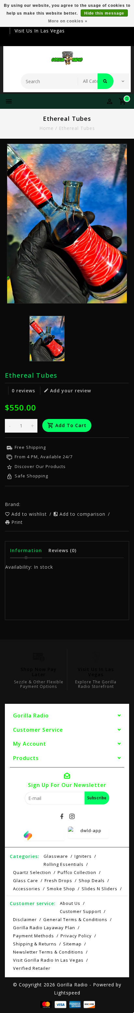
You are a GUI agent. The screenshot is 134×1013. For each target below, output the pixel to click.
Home (46, 128)
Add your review (70, 390)
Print (17, 522)
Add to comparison (83, 514)
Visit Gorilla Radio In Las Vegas (48, 960)
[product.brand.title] (22, 504)
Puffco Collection (77, 872)
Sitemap (72, 944)
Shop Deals (92, 880)
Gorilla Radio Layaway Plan (44, 928)
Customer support (80, 911)
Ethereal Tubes (77, 128)
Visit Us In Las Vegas (40, 31)
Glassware (56, 856)
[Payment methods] (45, 1004)
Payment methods (33, 936)
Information (26, 550)
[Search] (106, 81)
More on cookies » (67, 21)
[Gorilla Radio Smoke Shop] (67, 58)
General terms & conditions (75, 919)
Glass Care (25, 880)
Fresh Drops (58, 880)
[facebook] (62, 816)
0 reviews (23, 390)
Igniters (83, 856)
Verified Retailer (31, 968)
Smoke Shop (61, 889)
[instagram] (72, 816)
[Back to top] (120, 996)
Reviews (62, 550)
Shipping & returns (35, 944)
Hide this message (104, 13)
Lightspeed (67, 993)
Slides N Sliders (99, 889)
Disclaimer (25, 919)
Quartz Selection (32, 872)
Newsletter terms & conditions (48, 952)
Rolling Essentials (64, 864)
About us (70, 903)
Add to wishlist (29, 514)
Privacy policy (76, 936)
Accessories (26, 889)
